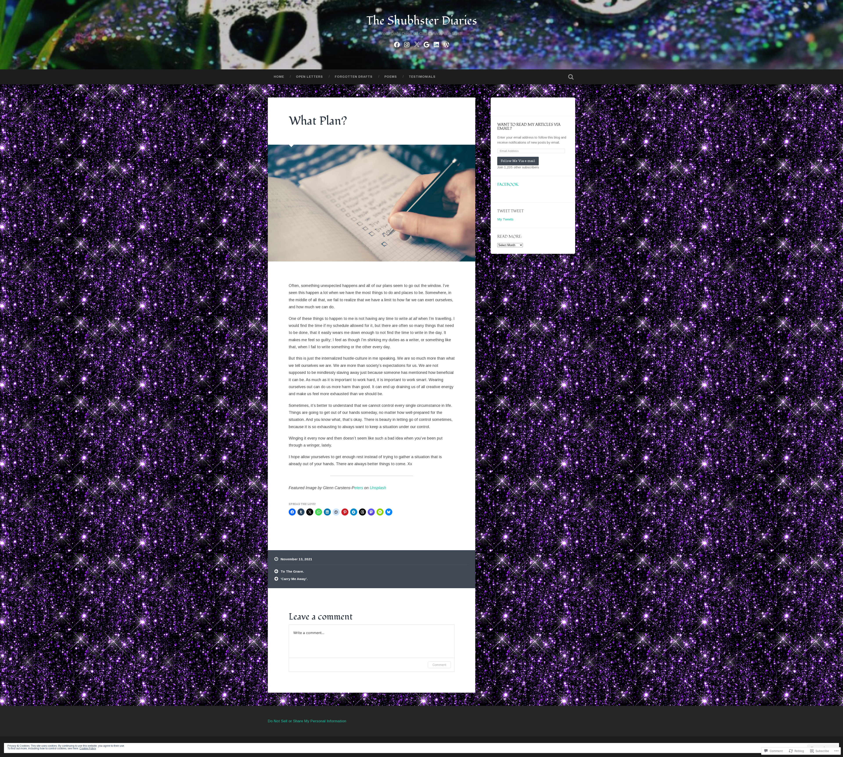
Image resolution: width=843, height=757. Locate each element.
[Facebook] (396, 44)
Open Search (570, 76)
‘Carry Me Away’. (294, 579)
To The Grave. (292, 571)
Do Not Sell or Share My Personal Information (307, 721)
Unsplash (378, 488)
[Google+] (426, 44)
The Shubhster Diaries (421, 21)
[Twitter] (416, 44)
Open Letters (309, 76)
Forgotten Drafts (354, 76)
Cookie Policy (87, 748)
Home (279, 76)
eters (358, 488)
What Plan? (318, 121)
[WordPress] (446, 44)
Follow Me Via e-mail (518, 161)
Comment (439, 665)
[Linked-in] (436, 44)
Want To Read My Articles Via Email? (528, 126)
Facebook (508, 184)
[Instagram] (406, 44)
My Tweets (505, 219)
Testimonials (422, 76)
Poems (390, 76)
